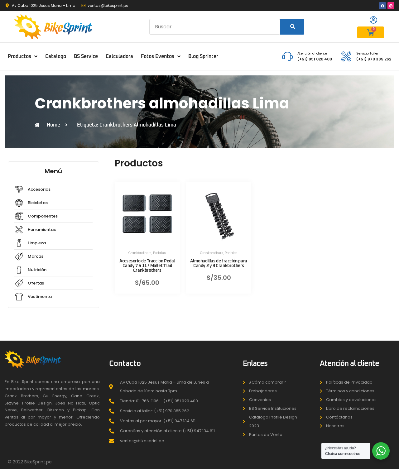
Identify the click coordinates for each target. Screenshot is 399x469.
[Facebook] (382, 5)
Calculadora (119, 56)
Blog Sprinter (203, 56)
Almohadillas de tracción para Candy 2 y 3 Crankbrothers (218, 263)
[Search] (292, 27)
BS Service (86, 56)
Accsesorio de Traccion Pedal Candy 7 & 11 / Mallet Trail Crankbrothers (147, 266)
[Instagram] (390, 5)
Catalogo (55, 56)
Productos (19, 56)
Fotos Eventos (157, 56)
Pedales (159, 253)
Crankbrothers (139, 253)
